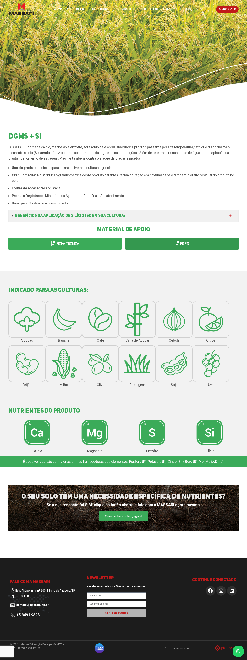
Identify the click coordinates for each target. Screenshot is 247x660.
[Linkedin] (232, 591)
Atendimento (227, 9)
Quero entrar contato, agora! (123, 516)
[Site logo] (21, 9)
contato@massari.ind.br (32, 605)
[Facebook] (210, 591)
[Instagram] (221, 591)
